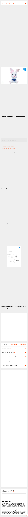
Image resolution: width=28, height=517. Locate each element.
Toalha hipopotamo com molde (9, 144)
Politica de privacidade (18, 495)
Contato (3, 495)
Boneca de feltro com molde (8, 148)
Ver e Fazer (12, 491)
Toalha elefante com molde (8, 146)
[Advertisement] (14, 21)
